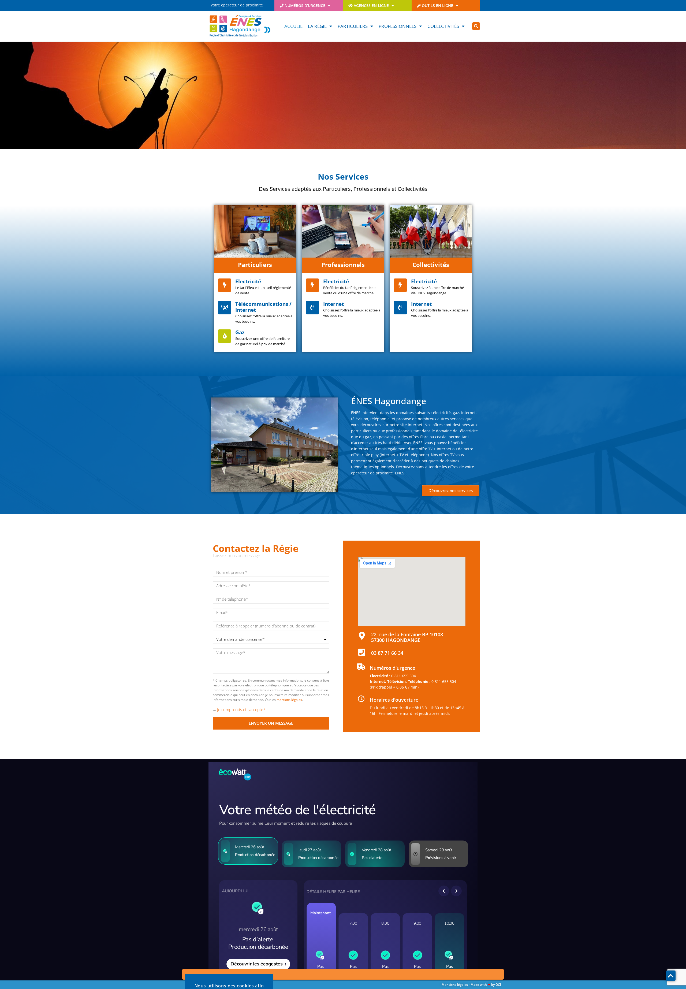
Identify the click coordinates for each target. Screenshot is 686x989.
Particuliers (353, 26)
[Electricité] (224, 285)
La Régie (317, 26)
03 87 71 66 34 (387, 653)
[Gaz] (224, 336)
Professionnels (397, 26)
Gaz (239, 332)
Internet (333, 303)
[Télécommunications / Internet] (224, 307)
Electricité (248, 281)
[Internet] (312, 307)
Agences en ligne (371, 5)
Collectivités (443, 26)
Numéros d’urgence (304, 5)
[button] (476, 26)
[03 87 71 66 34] (362, 652)
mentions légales (289, 699)
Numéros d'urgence (392, 668)
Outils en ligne (437, 5)
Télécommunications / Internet (263, 306)
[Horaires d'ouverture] (361, 698)
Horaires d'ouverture (394, 700)
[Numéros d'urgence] (361, 666)
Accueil (293, 26)
